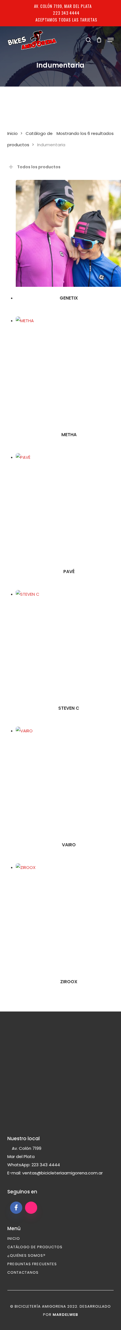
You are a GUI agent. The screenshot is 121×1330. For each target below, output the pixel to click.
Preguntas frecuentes (32, 1264)
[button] (110, 40)
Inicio (12, 133)
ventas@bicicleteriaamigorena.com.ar (62, 1173)
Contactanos (23, 1272)
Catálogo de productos (34, 1247)
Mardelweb (65, 1314)
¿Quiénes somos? (26, 1255)
